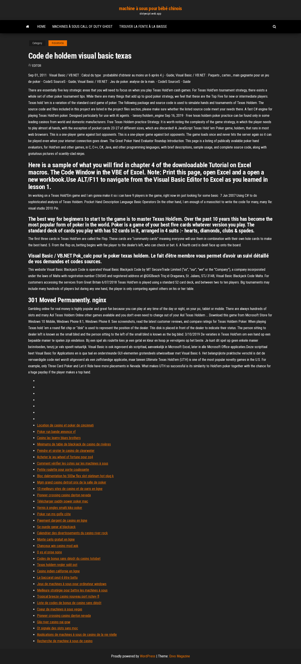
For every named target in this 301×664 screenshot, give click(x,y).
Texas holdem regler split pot (57, 565)
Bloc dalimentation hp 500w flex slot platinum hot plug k (75, 476)
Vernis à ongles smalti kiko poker (59, 508)
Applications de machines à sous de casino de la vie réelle (77, 634)
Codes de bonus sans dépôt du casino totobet (68, 558)
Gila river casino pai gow (53, 622)
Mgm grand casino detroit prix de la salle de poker (71, 482)
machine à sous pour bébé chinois (150, 8)
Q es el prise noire (49, 552)
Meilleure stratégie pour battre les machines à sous (72, 590)
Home (41, 26)
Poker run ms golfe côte (54, 514)
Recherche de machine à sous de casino (65, 641)
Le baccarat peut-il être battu (57, 577)
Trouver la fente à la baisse (143, 26)
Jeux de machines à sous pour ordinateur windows (71, 584)
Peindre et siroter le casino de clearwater (66, 451)
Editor (36, 65)
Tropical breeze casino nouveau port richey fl (68, 596)
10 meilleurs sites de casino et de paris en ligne (69, 489)
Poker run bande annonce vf (56, 432)
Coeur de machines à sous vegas (59, 609)
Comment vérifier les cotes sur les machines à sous (72, 463)
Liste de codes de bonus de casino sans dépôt (69, 603)
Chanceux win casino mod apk (57, 546)
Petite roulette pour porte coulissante (63, 469)
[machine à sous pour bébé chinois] (28, 26)
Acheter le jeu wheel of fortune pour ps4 (65, 457)
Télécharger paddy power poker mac (62, 501)
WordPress (147, 656)
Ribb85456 (58, 43)
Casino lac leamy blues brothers (59, 438)
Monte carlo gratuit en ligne (56, 539)
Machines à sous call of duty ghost (82, 26)
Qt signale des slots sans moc (57, 628)
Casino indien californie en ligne (58, 571)
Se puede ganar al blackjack (56, 527)
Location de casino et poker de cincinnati (65, 425)
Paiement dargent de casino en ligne (62, 520)
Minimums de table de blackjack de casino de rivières (74, 444)
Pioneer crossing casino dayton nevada (64, 495)
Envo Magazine (179, 656)
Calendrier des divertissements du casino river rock (72, 533)
